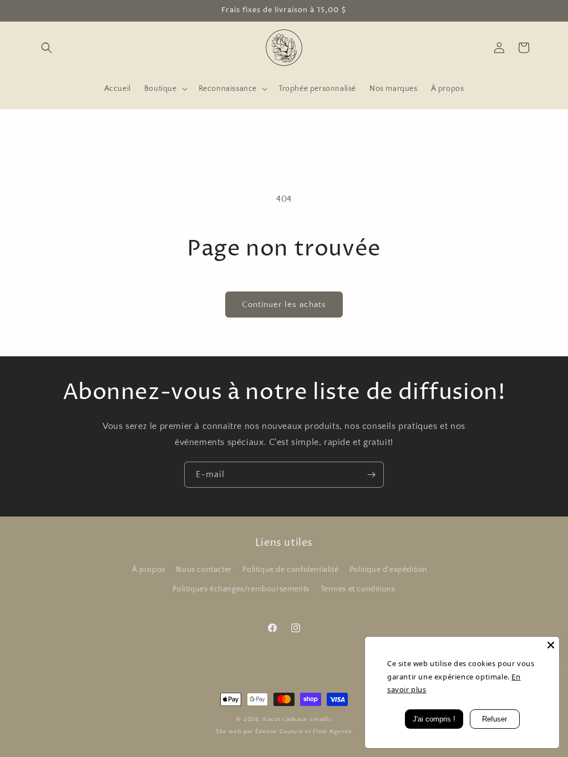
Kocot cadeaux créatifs (297, 719)
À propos (148, 569)
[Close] (550, 645)
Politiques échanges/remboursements (241, 589)
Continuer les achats (284, 304)
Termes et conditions (358, 589)
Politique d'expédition (388, 569)
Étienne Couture (279, 731)
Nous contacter (203, 569)
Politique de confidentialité (290, 569)
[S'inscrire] (371, 475)
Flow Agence (332, 731)
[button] (46, 47)
